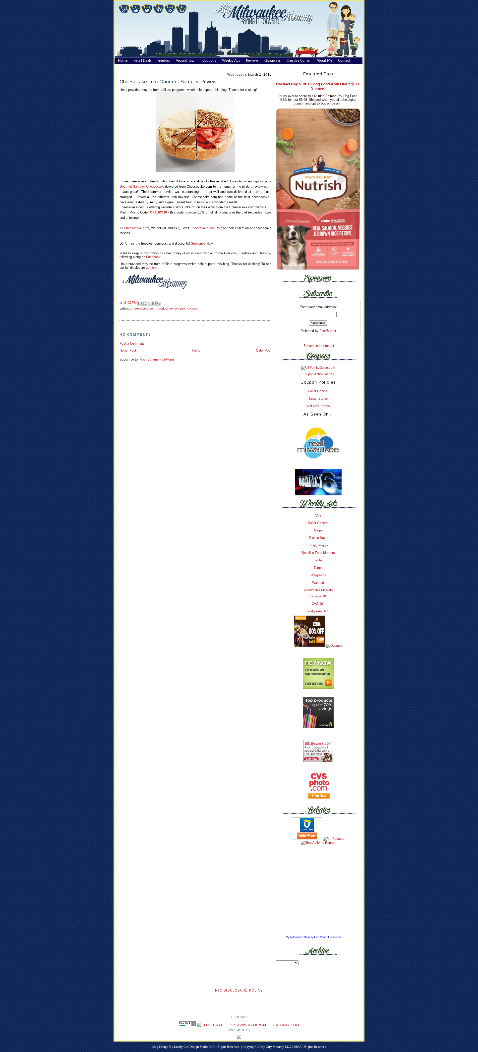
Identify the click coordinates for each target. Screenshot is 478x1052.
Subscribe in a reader (318, 346)
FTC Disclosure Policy (239, 990)
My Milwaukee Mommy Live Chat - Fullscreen (313, 937)
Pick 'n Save (318, 538)
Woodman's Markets (318, 590)
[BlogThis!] (144, 303)
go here (151, 267)
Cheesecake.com (136, 228)
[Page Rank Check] (187, 1025)
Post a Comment (132, 343)
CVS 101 (318, 604)
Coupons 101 (318, 596)
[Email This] (139, 303)
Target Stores (318, 398)
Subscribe (198, 243)
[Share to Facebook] (154, 303)
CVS (318, 515)
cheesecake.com (143, 308)
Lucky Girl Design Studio (191, 1047)
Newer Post (128, 350)
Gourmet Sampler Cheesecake (142, 186)
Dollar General (318, 391)
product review (168, 308)
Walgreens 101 (318, 611)
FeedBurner (327, 331)
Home (196, 350)
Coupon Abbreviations (318, 374)
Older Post (263, 350)
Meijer (318, 530)
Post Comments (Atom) (157, 359)
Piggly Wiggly (318, 545)
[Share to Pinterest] (158, 303)
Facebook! (153, 257)
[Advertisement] (239, 1000)
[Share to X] (149, 303)
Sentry (318, 560)
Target (318, 568)
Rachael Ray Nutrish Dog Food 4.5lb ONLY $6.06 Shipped (318, 86)
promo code (188, 308)
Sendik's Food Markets (318, 553)
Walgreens (318, 575)
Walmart (318, 582)
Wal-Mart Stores (318, 406)
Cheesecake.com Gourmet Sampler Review (168, 81)
